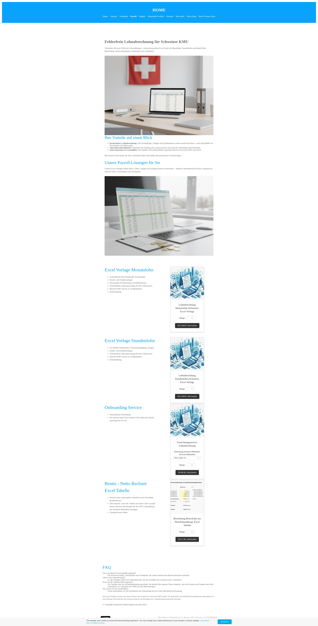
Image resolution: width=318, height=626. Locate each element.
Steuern (113, 16)
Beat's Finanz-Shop (207, 16)
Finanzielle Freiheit (156, 16)
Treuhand (123, 16)
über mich (180, 16)
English (142, 16)
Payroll (133, 16)
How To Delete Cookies (95, 623)
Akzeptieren (225, 622)
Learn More (204, 621)
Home (105, 16)
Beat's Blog (191, 16)
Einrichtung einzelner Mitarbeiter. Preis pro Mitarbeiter (187, 453)
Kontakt (169, 16)
